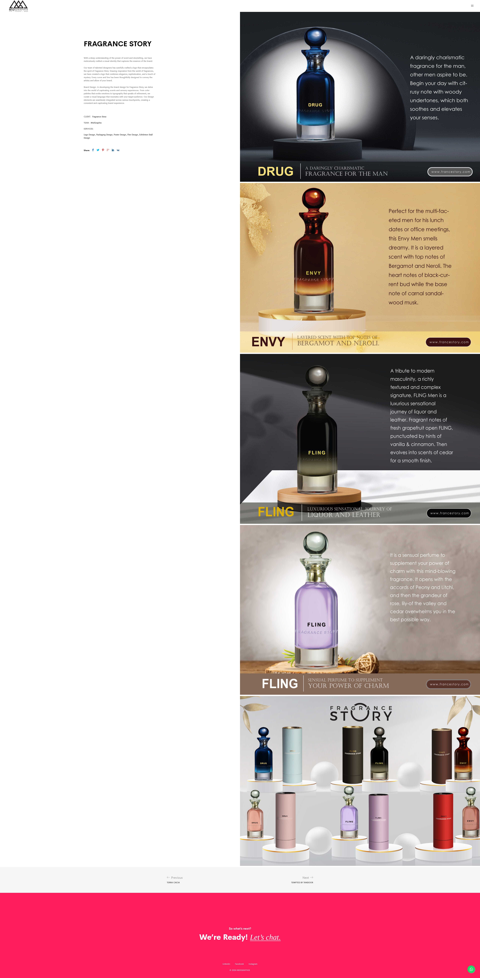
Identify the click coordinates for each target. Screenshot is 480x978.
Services (88, 128)
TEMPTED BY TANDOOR (302, 880)
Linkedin (226, 963)
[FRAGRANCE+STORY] (98, 150)
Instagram (253, 963)
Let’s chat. (265, 937)
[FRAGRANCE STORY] (93, 150)
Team (86, 122)
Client (87, 116)
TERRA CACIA (175, 880)
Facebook (239, 963)
